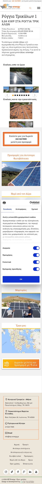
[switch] (36, 255)
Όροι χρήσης (15, 464)
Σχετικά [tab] (35, 209)
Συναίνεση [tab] (7, 209)
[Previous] (7, 95)
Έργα (30, 460)
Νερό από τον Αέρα (21, 193)
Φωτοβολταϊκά (15, 456)
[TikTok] (11, 472)
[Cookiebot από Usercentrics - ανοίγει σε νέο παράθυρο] (29, 202)
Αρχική (16, 444)
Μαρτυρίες (21, 290)
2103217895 (9, 427)
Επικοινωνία (28, 464)
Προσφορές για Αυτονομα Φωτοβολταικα (21, 157)
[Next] (34, 95)
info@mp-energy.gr (12, 436)
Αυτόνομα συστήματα (21, 448)
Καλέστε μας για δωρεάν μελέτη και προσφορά (21, 139)
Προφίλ (26, 444)
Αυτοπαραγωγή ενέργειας (21, 452)
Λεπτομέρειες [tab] (21, 209)
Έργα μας (21, 325)
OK (21, 279)
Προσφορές (28, 456)
